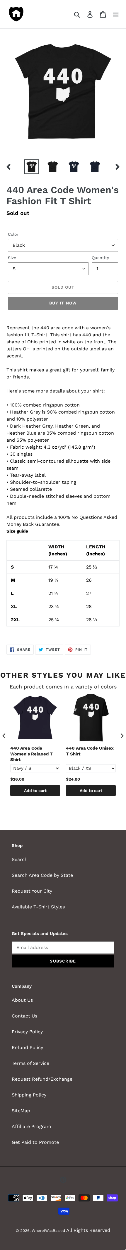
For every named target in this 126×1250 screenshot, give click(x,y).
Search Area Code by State (42, 875)
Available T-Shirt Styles (38, 907)
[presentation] (4, 736)
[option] (31, 166)
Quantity (100, 257)
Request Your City (32, 891)
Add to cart (35, 790)
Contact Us (24, 1016)
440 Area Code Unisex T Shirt (90, 751)
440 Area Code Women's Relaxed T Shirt (31, 753)
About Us (22, 1000)
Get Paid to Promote (35, 1142)
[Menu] (115, 14)
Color (13, 234)
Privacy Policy (27, 1031)
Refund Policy (27, 1047)
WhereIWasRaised (48, 1230)
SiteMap (21, 1110)
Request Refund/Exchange (42, 1079)
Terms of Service (30, 1063)
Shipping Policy (29, 1095)
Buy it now (63, 303)
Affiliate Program (31, 1126)
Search (20, 859)
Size (12, 257)
